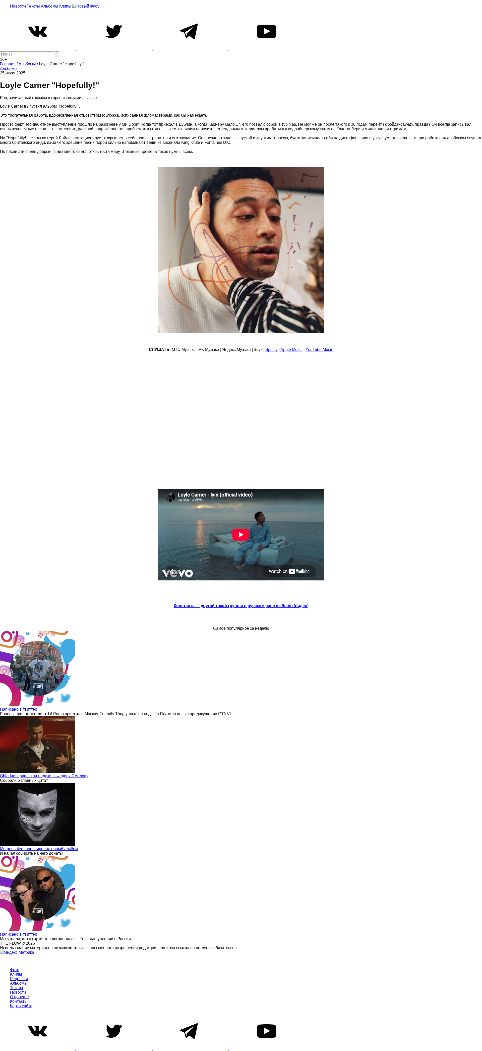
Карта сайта (21, 1006)
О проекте (19, 997)
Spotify (271, 349)
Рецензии (19, 979)
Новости (18, 6)
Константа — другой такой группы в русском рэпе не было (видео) (241, 606)
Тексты (33, 6)
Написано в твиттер (18, 709)
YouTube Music (319, 349)
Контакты (18, 1001)
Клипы (65, 6)
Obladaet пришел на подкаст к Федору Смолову (44, 776)
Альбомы (49, 6)
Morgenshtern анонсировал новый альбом (39, 849)
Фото (14, 970)
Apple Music (291, 349)
